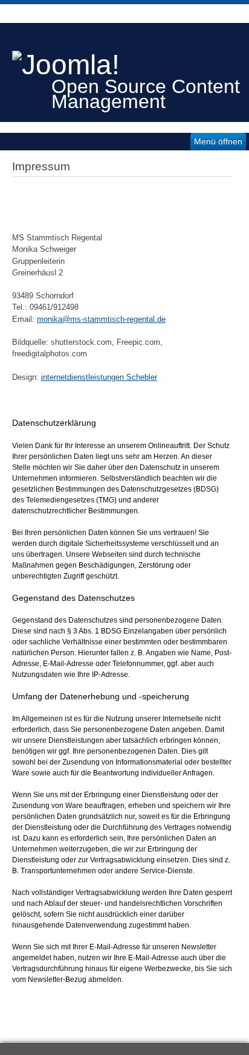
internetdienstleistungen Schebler (99, 377)
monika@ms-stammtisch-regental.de (101, 319)
